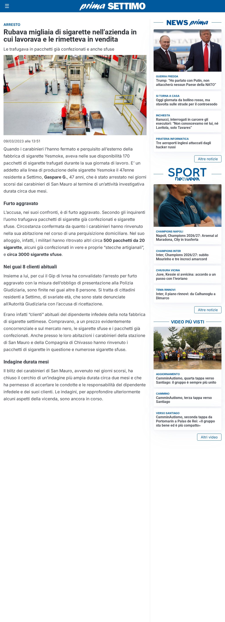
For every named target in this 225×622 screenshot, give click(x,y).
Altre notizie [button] (208, 159)
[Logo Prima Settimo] (112, 6)
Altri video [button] (209, 437)
